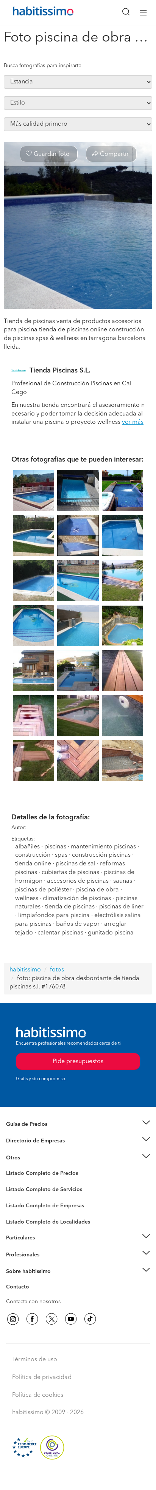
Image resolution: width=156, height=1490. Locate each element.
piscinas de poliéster (44, 890)
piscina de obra (97, 890)
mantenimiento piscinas (103, 847)
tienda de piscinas (70, 907)
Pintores (16, 1195)
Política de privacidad (42, 1378)
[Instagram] (13, 1319)
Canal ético (19, 1288)
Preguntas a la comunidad (37, 1174)
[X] (51, 1319)
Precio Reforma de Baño (35, 1133)
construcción (32, 855)
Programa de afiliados (32, 1295)
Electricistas (20, 1203)
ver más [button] (133, 422)
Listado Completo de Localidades (48, 1222)
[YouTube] (71, 1319)
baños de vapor (78, 924)
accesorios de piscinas (78, 881)
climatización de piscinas (77, 899)
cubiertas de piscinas (70, 873)
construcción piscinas (101, 855)
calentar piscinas (60, 933)
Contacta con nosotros (33, 1301)
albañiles (27, 847)
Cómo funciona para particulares (45, 1247)
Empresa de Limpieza (32, 1158)
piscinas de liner (121, 907)
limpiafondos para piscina (54, 916)
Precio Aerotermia (28, 1141)
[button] (78, 1124)
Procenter (17, 1189)
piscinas (55, 847)
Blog (12, 1167)
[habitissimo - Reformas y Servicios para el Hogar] (34, 13)
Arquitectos (20, 1218)
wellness (26, 899)
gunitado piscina (111, 933)
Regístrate (18, 1254)
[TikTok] (90, 1319)
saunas (122, 881)
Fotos (12, 1182)
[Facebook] (32, 1319)
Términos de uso (34, 1360)
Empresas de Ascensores (36, 1150)
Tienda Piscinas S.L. (60, 370)
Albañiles (17, 1210)
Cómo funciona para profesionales (48, 1264)
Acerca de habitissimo (33, 1280)
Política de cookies (37, 1395)
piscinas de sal (75, 864)
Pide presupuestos (78, 1477)
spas (61, 855)
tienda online (33, 864)
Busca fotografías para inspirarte (42, 65)
